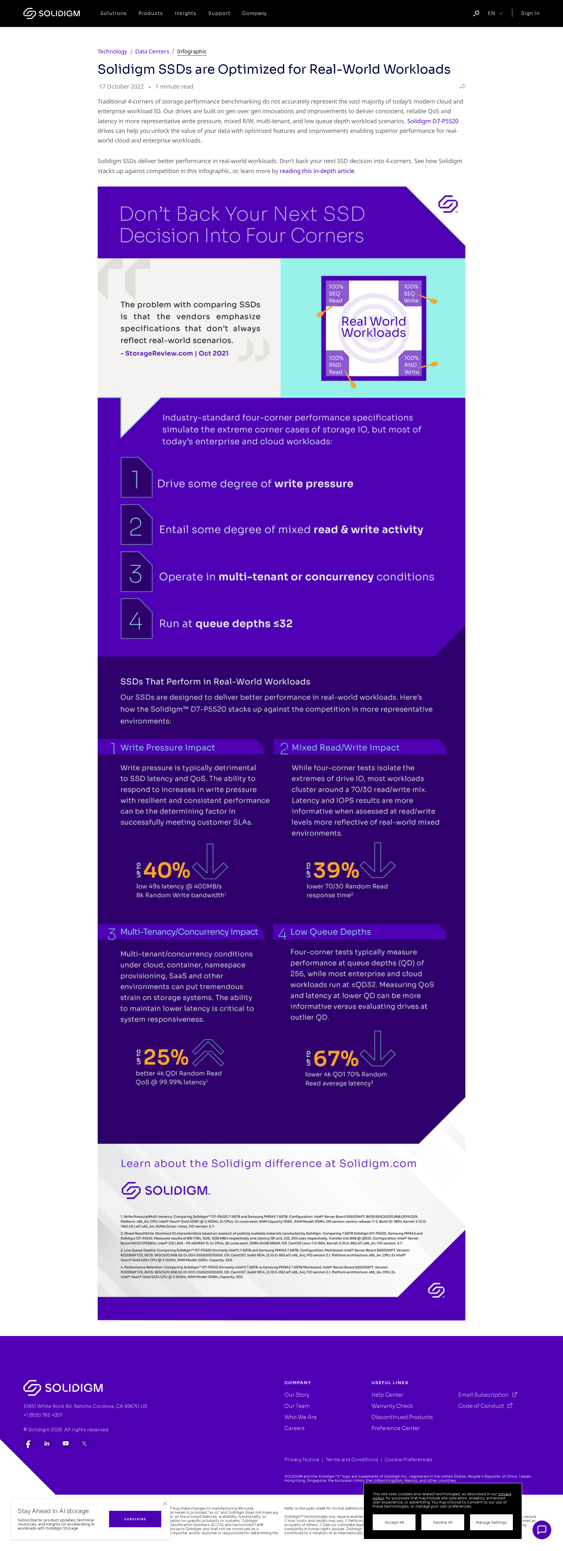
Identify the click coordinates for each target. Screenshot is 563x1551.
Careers (294, 1428)
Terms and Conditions (352, 1460)
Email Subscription (484, 1395)
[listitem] (28, 1443)
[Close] (165, 1504)
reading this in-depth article (317, 171)
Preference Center (396, 1428)
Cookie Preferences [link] (408, 1460)
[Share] (461, 87)
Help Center (387, 1395)
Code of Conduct (481, 1406)
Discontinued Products (402, 1417)
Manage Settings (491, 1522)
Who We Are (300, 1417)
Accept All (394, 1522)
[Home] (51, 13)
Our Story (296, 1395)
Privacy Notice (301, 1460)
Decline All (442, 1522)
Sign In (530, 13)
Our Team (297, 1406)
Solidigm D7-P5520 (432, 121)
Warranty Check (392, 1406)
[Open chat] (542, 1529)
